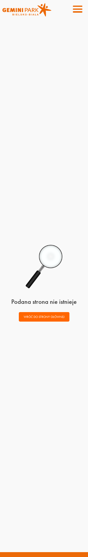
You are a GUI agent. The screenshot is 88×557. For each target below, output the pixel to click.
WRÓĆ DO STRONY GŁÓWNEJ (44, 317)
